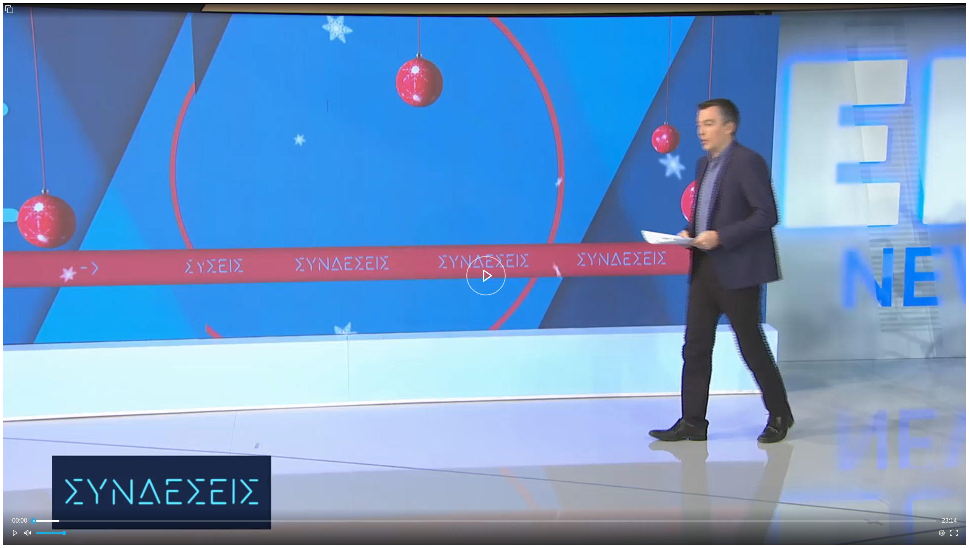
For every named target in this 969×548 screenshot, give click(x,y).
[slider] (484, 521)
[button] (9, 9)
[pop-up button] (942, 533)
